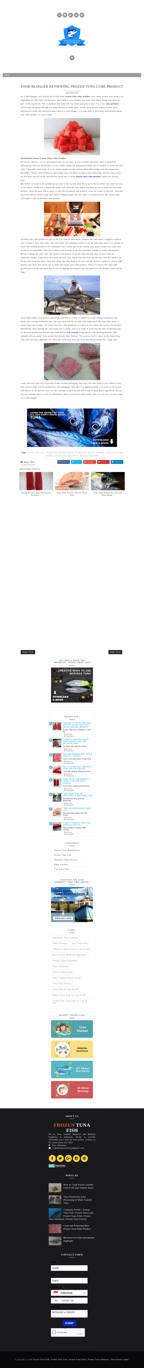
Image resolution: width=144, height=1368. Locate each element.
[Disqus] (72, 533)
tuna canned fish (62, 972)
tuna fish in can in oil (66, 989)
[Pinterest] (84, 1158)
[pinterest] (81, 15)
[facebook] (59, 15)
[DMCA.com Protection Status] (57, 1166)
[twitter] (76, 15)
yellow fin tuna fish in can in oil (70, 1002)
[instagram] (65, 15)
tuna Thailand (60, 966)
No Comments (69, 736)
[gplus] (70, 15)
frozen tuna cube (36, 453)
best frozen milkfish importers (70, 955)
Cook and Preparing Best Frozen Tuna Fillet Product (77, 755)
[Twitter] (60, 1158)
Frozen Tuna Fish (89, 456)
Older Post (115, 652)
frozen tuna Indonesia (65, 960)
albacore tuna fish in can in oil (71, 949)
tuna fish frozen (62, 983)
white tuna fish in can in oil (69, 995)
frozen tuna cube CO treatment (90, 453)
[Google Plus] (68, 1158)
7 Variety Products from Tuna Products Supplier (76, 824)
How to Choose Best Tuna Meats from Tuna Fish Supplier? (77, 767)
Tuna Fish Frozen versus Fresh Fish (77, 809)
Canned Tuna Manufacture (67, 850)
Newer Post (27, 652)
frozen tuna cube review (67, 456)
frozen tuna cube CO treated (60, 453)
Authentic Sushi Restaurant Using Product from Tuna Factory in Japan (76, 741)
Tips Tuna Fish (61, 869)
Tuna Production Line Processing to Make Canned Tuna (78, 794)
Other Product (61, 864)
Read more (68, 734)
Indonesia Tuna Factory (65, 860)
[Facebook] (52, 1158)
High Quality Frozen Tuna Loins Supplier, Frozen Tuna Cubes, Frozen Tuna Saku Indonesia (77, 725)
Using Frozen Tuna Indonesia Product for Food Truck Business (76, 781)
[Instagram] (76, 1158)
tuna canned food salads (67, 978)
